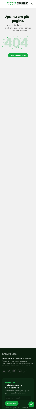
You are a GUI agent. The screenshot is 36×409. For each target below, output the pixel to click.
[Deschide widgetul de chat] (31, 404)
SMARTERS (9, 354)
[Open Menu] (3, 3)
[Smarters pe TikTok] (25, 371)
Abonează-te (11, 403)
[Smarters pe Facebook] (4, 371)
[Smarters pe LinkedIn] (14, 371)
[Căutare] (32, 4)
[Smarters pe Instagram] (9, 371)
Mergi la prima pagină (18, 55)
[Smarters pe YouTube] (20, 371)
